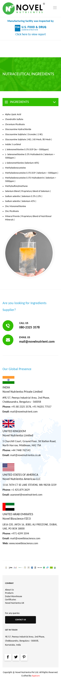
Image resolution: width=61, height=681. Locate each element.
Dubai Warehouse (13, 596)
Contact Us (20, 620)
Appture (36, 676)
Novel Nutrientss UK (14, 603)
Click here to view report (30, 34)
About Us (9, 590)
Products (9, 593)
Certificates (10, 599)
